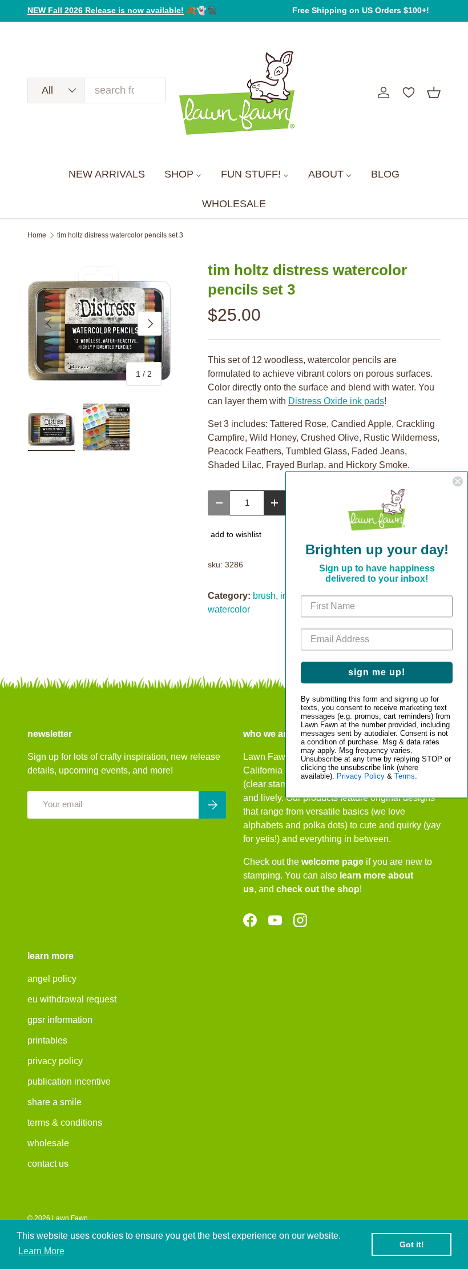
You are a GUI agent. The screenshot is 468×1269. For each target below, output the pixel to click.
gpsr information (59, 1020)
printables (47, 1040)
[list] (99, 323)
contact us (47, 1164)
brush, (265, 596)
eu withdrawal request (71, 999)
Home (36, 235)
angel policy (51, 979)
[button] (433, 92)
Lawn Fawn (70, 1218)
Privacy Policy (361, 776)
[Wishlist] (408, 92)
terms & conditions (64, 1122)
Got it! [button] (412, 1244)
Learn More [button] (41, 1251)
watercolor (229, 609)
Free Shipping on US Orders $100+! (360, 10)
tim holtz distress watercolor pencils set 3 (120, 235)
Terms (404, 776)
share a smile (54, 1102)
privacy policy (55, 1061)
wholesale (48, 1143)
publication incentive (69, 1081)
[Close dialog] (457, 481)
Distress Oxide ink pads (336, 401)
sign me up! (376, 672)
